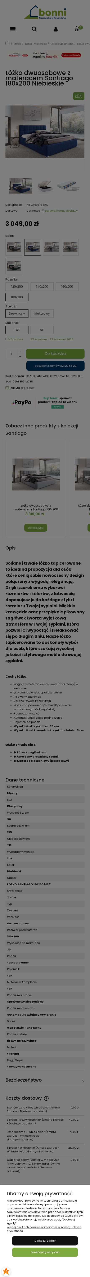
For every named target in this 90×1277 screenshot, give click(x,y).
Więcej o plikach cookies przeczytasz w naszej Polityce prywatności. (44, 1229)
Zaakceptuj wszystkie (45, 1252)
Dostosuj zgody (45, 1241)
